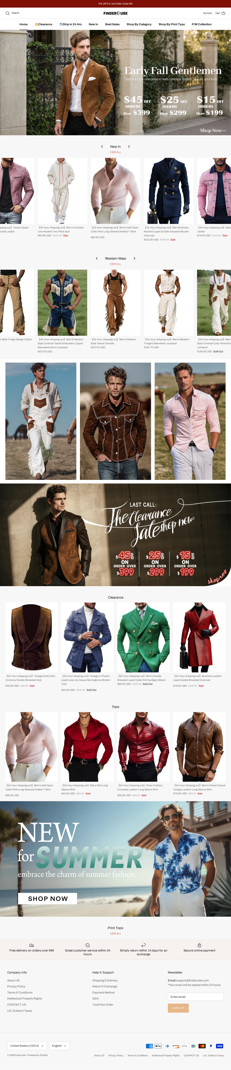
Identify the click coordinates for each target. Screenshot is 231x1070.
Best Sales (112, 24)
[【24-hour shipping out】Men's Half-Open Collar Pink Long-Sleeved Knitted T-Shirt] (115, 191)
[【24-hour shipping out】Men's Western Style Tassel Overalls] (115, 303)
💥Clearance (43, 24)
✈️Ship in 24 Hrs (70, 24)
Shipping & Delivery (105, 980)
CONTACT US (16, 1004)
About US (13, 980)
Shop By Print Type (172, 24)
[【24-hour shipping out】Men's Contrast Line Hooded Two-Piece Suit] (62, 191)
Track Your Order (102, 1004)
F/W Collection (202, 24)
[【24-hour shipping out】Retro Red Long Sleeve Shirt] (87, 747)
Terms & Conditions (19, 992)
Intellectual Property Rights (24, 998)
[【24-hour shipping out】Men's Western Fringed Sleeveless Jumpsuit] (168, 303)
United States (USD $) (24, 1045)
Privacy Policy (16, 986)
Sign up (178, 1008)
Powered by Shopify (37, 1055)
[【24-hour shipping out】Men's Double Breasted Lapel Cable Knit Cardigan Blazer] (143, 637)
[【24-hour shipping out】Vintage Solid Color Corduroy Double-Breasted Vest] (31, 637)
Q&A (95, 998)
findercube (20, 1055)
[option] (115, 82)
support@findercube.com (192, 980)
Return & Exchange (104, 986)
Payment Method (103, 992)
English (57, 1045)
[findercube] (115, 13)
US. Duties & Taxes (19, 1010)
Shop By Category (139, 24)
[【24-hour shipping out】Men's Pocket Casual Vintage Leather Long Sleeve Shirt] (199, 747)
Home (23, 24)
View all (115, 152)
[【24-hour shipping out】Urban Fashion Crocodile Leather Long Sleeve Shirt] (143, 747)
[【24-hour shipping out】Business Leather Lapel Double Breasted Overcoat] (199, 637)
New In (93, 24)
